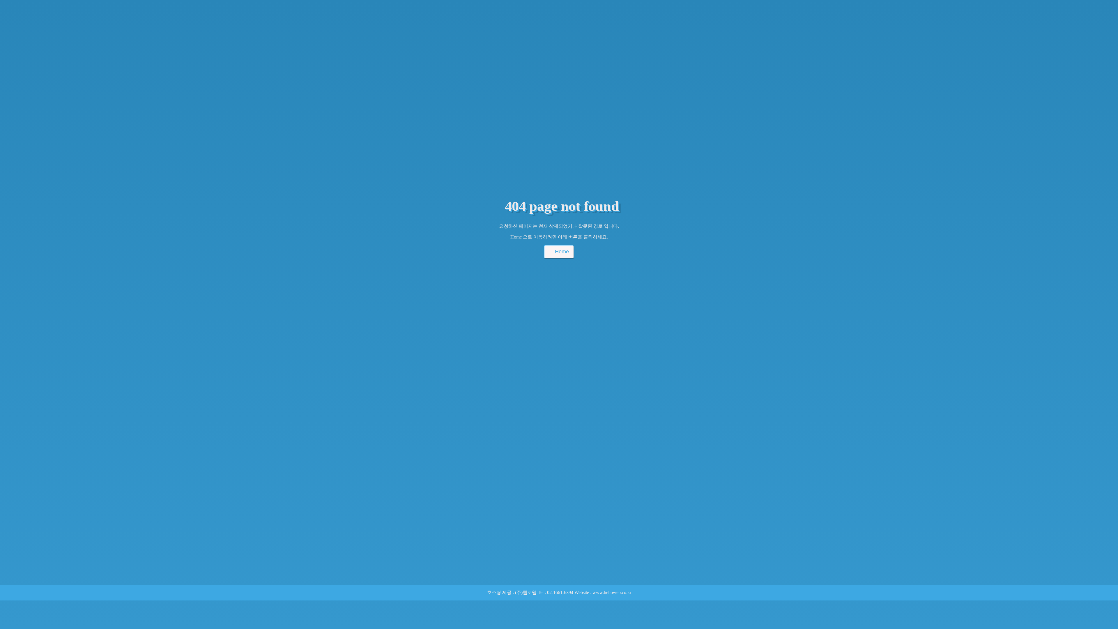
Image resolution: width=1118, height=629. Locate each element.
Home (562, 252)
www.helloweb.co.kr (611, 592)
